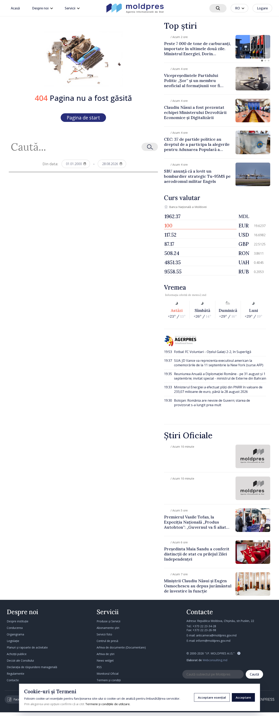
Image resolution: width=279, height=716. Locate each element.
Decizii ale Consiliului (20, 660)
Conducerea (15, 628)
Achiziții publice (17, 654)
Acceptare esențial (212, 697)
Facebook (20, 699)
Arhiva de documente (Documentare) (121, 647)
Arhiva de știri (105, 654)
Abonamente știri (108, 628)
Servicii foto (104, 634)
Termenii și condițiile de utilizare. (107, 704)
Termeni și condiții (109, 680)
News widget (105, 660)
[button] (262, 61)
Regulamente (15, 674)
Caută (254, 674)
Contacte (13, 680)
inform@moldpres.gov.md (213, 641)
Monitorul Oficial (107, 674)
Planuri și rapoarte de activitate (27, 647)
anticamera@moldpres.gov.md (216, 635)
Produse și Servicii (108, 621)
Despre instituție (17, 621)
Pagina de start (83, 117)
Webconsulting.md (215, 660)
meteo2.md (199, 295)
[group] (217, 47)
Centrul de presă (107, 641)
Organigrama (15, 634)
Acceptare (243, 697)
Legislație (13, 641)
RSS (99, 667)
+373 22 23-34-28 (204, 626)
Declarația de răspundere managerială (32, 667)
